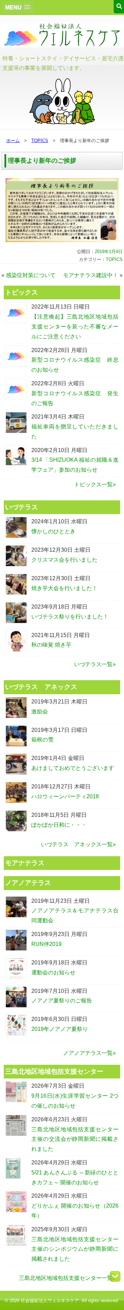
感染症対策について (30, 275)
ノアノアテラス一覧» (89, 1053)
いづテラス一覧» (95, 664)
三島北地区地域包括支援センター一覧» (67, 1278)
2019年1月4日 (109, 251)
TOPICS (39, 140)
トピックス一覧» (95, 484)
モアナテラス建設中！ (90, 275)
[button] (18, 7)
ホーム (13, 140)
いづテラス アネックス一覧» (78, 844)
